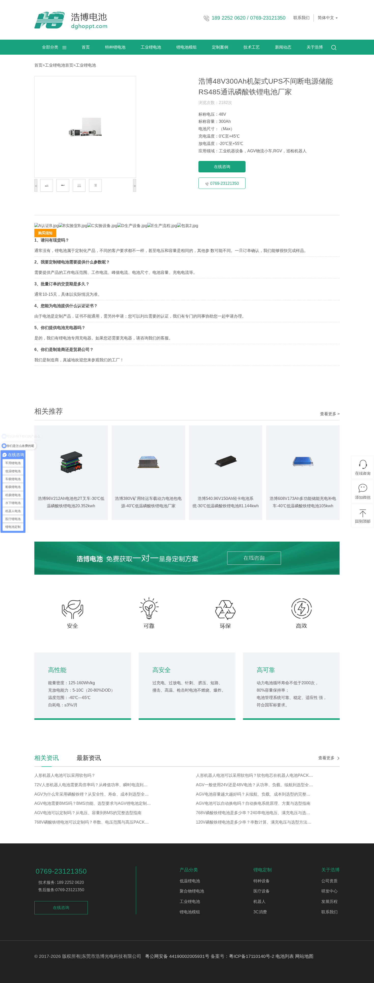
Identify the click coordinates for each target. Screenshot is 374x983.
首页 (86, 47)
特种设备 (261, 881)
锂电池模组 (186, 47)
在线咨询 (222, 167)
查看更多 (326, 758)
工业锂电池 (151, 47)
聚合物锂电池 (192, 891)
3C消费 (260, 912)
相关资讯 (46, 757)
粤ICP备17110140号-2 (251, 956)
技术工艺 (251, 47)
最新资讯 (89, 757)
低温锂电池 (190, 881)
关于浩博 (315, 47)
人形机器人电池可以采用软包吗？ (64, 775)
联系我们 (301, 18)
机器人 (259, 901)
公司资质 (329, 881)
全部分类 (52, 47)
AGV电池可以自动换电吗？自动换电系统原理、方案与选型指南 (253, 803)
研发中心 (329, 891)
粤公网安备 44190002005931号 (177, 956)
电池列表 (285, 956)
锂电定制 (262, 869)
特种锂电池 (115, 47)
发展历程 (329, 901)
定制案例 (220, 47)
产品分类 (189, 869)
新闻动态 (283, 47)
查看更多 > (330, 414)
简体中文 (326, 18)
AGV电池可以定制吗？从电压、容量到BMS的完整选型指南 (87, 813)
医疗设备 (261, 891)
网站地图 (304, 956)
